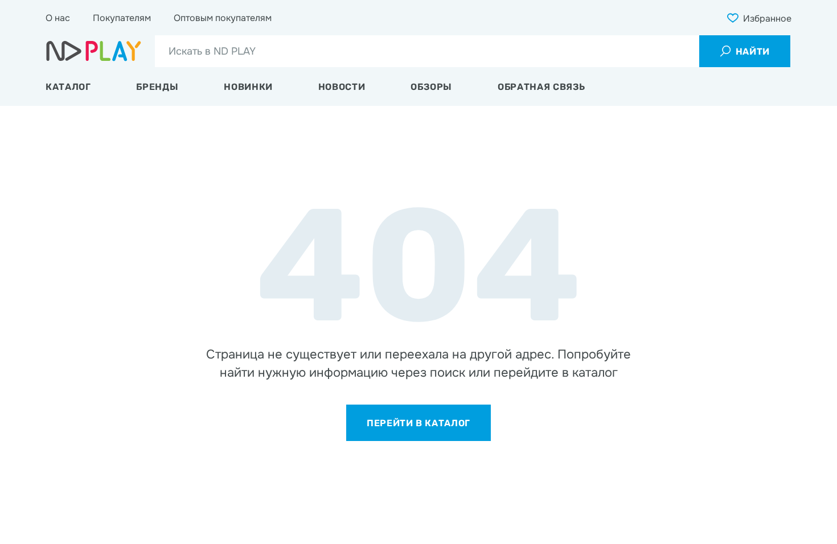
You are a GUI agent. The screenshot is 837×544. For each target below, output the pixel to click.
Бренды (157, 86)
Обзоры (431, 86)
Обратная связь (541, 86)
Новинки (248, 86)
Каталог (68, 86)
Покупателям (122, 18)
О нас (58, 18)
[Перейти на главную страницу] (94, 51)
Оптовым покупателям (223, 18)
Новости (341, 86)
